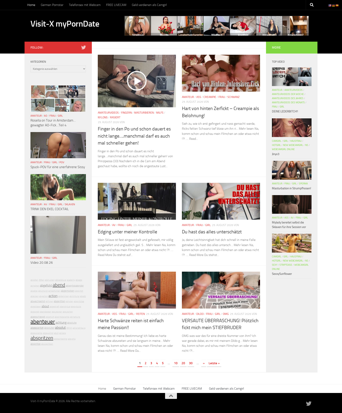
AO (45, 115)
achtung (61, 322)
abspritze (35, 343)
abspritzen (41, 338)
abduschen (68, 311)
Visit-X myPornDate (64, 24)
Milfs (159, 112)
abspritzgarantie (62, 317)
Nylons (103, 117)
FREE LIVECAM (116, 5)
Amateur (188, 97)
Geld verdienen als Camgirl (149, 5)
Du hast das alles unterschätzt (212, 232)
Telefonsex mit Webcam (85, 5)
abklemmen (63, 296)
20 (183, 363)
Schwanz (233, 97)
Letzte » (214, 363)
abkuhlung (43, 291)
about (45, 306)
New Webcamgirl (293, 145)
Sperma (303, 183)
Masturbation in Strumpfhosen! (291, 188)
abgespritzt (37, 328)
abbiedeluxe (60, 280)
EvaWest (243, 35)
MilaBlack (216, 35)
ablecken (34, 296)
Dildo (200, 314)
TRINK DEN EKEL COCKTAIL (49, 209)
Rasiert (115, 117)
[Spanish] (337, 5)
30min (69, 328)
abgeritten (59, 301)
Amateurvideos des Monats (288, 102)
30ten (41, 280)
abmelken (34, 286)
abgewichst (48, 333)
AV (113, 225)
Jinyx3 (275, 154)
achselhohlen (54, 291)
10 (176, 363)
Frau (221, 97)
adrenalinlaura (79, 328)
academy (71, 280)
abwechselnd (37, 301)
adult (56, 333)
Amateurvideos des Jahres (287, 98)
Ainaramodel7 (296, 35)
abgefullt (50, 317)
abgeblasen (35, 306)
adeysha (71, 339)
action (53, 296)
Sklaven (70, 204)
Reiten (140, 314)
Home (31, 5)
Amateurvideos (108, 112)
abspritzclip (76, 306)
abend (59, 285)
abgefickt (46, 285)
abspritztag (79, 301)
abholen (69, 301)
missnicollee (269, 35)
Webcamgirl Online (283, 149)
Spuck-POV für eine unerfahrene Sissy (57, 167)
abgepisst (34, 311)
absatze (34, 291)
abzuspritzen (47, 344)
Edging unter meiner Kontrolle (127, 232)
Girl (129, 225)
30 (191, 363)
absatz (83, 296)
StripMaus (138, 35)
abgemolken (67, 290)
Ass (198, 97)
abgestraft (54, 306)
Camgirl (276, 141)
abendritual (65, 306)
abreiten (34, 280)
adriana (62, 333)
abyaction (43, 296)
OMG (226, 314)
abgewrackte (36, 333)
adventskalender (75, 285)
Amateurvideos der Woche (288, 94)
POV (61, 162)
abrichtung (74, 296)
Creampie (209, 97)
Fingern (126, 112)
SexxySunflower (282, 274)
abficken (49, 301)
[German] (333, 5)
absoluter (49, 327)
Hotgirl (276, 145)
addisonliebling (60, 339)
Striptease (285, 265)
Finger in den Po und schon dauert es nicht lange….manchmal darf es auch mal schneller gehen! (134, 136)
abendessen (45, 311)
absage (79, 280)
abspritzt (79, 291)
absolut (60, 327)
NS (306, 145)
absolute (72, 322)
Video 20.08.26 (41, 262)
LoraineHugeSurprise (191, 35)
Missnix (164, 35)
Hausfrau (296, 141)
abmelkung (75, 317)
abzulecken (57, 311)
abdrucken (50, 280)
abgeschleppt (37, 316)
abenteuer (42, 321)
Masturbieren (144, 112)
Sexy (274, 265)
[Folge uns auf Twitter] (83, 47)
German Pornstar (52, 5)
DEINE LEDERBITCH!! (285, 111)
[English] (330, 5)
